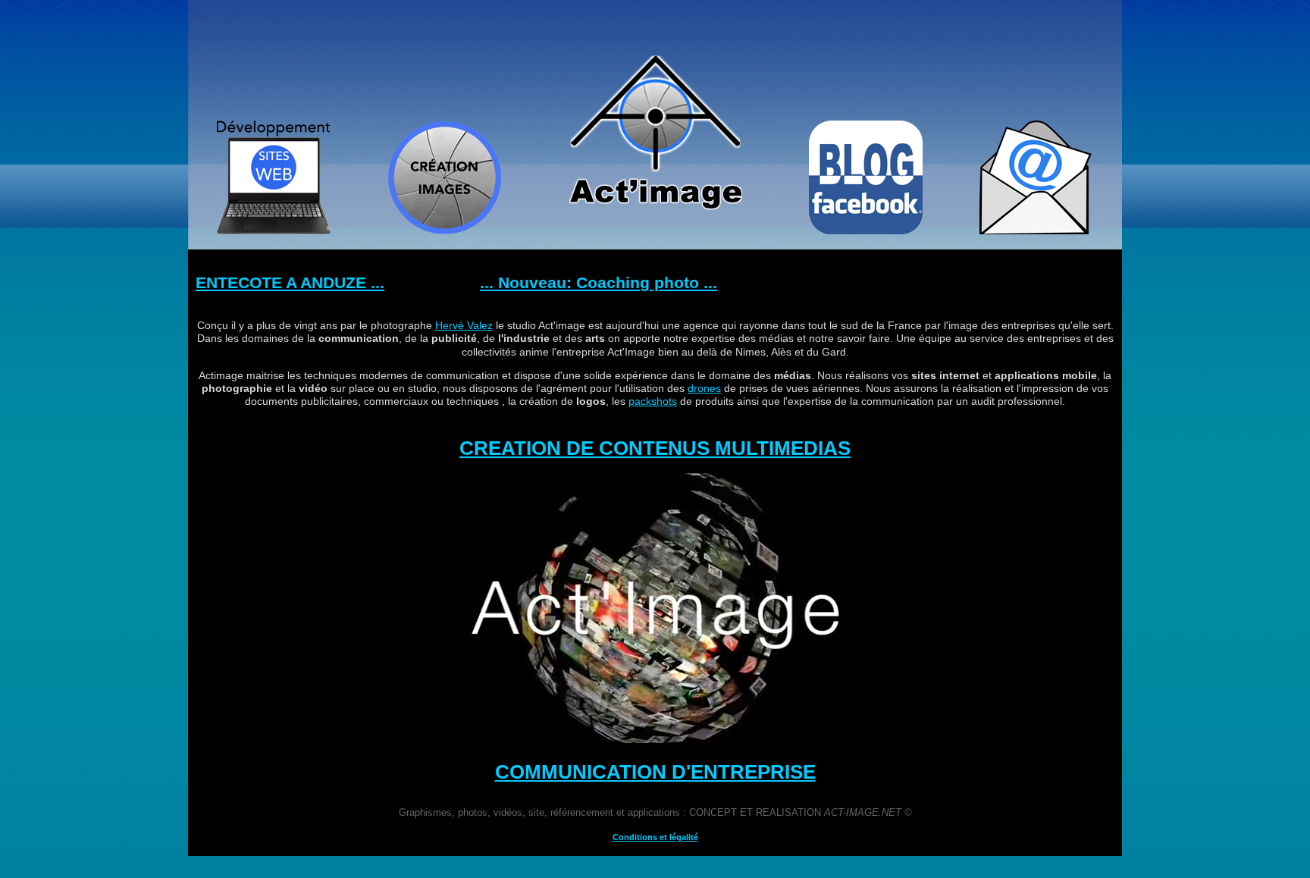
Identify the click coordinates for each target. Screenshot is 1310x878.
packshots (652, 401)
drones (704, 388)
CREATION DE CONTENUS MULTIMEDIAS (655, 448)
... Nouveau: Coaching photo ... (560, 282)
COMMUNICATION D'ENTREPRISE (655, 771)
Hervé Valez (464, 325)
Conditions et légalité (655, 837)
